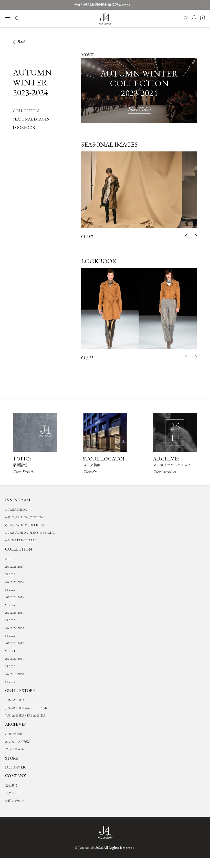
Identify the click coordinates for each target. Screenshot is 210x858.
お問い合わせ (14, 801)
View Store (91, 472)
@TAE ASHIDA (16, 510)
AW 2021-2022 (14, 643)
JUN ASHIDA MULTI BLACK (26, 708)
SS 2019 (10, 682)
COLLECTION (26, 111)
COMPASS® (13, 734)
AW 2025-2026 (14, 582)
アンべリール (14, 749)
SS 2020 (10, 666)
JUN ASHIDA (14, 700)
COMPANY (15, 775)
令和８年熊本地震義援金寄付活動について (102, 5)
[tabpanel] (139, 189)
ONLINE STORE (20, 690)
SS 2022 (10, 636)
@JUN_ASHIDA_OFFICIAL (25, 517)
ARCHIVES (15, 724)
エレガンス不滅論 (17, 742)
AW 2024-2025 (14, 597)
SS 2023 (10, 620)
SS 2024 (10, 605)
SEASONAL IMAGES (31, 119)
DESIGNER (15, 767)
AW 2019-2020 (14, 674)
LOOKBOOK (24, 127)
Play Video (139, 109)
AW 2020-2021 (14, 659)
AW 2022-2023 (14, 628)
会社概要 (11, 786)
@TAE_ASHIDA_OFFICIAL (25, 525)
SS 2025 (10, 590)
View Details (23, 472)
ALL (8, 559)
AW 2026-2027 (14, 567)
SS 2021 (10, 651)
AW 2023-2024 (14, 613)
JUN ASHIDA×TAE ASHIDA (25, 715)
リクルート (13, 793)
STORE (11, 758)
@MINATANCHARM (20, 540)
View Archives (164, 472)
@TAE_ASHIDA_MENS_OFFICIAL (30, 533)
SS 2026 (10, 574)
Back (21, 42)
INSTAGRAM (17, 500)
